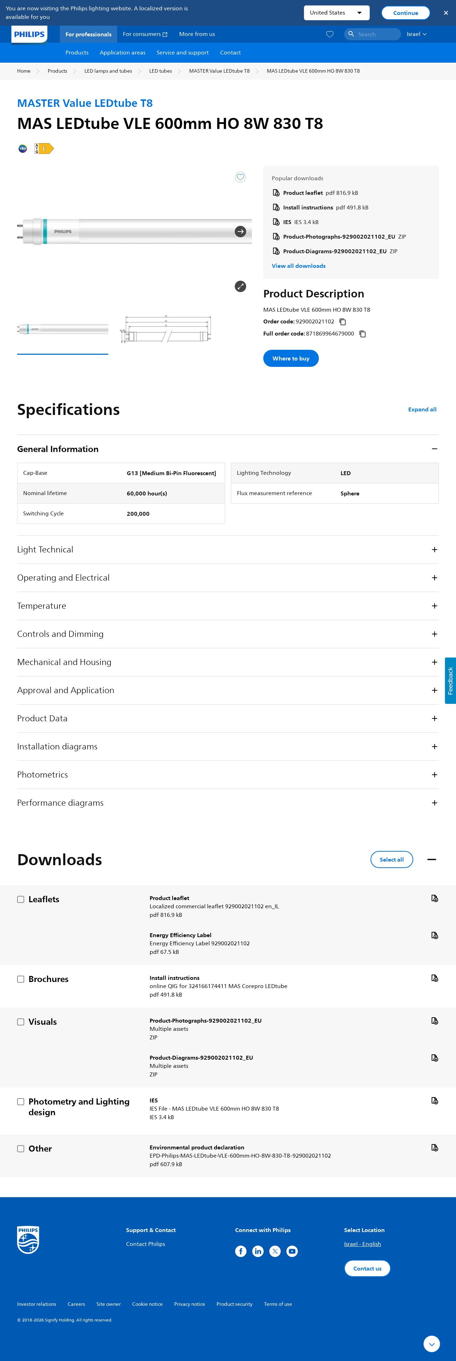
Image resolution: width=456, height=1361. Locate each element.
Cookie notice (147, 1304)
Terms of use (278, 1304)
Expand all (422, 409)
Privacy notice (189, 1304)
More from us (197, 34)
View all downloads (299, 265)
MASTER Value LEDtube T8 (219, 71)
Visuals (42, 1021)
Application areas (122, 52)
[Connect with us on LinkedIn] (258, 1251)
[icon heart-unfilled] (330, 34)
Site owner (109, 1304)
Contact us (367, 1268)
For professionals (89, 34)
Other (40, 1148)
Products (77, 52)
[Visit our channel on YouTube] (292, 1251)
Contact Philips (145, 1244)
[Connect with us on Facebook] (241, 1251)
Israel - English (362, 1244)
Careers (76, 1304)
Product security (235, 1304)
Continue (405, 13)
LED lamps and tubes (108, 71)
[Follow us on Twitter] (275, 1251)
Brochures (48, 978)
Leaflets (43, 899)
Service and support (183, 52)
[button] (28, 231)
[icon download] (434, 898)
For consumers (142, 34)
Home (24, 71)
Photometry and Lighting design (79, 1106)
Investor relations (36, 1304)
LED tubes (160, 71)
